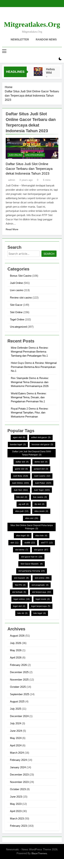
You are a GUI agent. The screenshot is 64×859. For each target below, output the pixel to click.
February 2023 (18, 825)
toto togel (39, 613)
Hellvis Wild (50, 71)
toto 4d (22, 613)
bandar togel (18, 444)
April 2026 (16, 657)
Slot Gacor (16, 304)
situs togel (22, 535)
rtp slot (39, 504)
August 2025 (17, 701)
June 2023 (16, 796)
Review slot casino (21, 297)
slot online (42, 578)
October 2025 (18, 686)
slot (14, 542)
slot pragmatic (40, 585)
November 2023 (19, 781)
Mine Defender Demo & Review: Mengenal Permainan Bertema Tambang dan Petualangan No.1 (29, 351)
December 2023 (19, 774)
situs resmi (41, 511)
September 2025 (19, 694)
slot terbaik (19, 592)
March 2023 (17, 818)
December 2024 (19, 716)
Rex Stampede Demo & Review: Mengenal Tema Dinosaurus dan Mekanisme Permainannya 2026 (30, 382)
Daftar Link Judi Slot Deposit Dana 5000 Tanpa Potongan (31, 453)
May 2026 (16, 650)
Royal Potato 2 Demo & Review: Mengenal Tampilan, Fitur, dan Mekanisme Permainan (29, 412)
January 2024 (18, 767)
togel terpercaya (40, 606)
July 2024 (15, 723)
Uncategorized (34, 155)
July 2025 (15, 708)
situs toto (41, 535)
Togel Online (17, 319)
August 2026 (17, 635)
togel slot (19, 606)
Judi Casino (42, 476)
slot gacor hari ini (31, 557)
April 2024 (16, 745)
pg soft (24, 504)
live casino (40, 497)
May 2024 (16, 737)
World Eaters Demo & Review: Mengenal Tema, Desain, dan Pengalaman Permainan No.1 (28, 397)
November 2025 (19, 679)
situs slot (31, 518)
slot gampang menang (31, 571)
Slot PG (20, 585)
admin (11, 179)
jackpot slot (41, 469)
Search (49, 253)
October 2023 (18, 789)
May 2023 (16, 803)
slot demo (21, 549)
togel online (22, 599)
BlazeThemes (39, 853)
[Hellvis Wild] (38, 71)
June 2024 (16, 730)
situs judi (21, 511)
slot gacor (41, 549)
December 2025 (19, 672)
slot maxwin (21, 578)
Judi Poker (43, 483)
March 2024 (17, 752)
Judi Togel (42, 490)
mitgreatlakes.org (32, 24)
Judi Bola (20, 476)
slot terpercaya (41, 592)
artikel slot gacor (40, 437)
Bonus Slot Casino (20, 275)
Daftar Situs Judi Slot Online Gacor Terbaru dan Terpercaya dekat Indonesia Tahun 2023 (29, 168)
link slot (21, 497)
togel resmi (43, 599)
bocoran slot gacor (42, 444)
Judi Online (15, 155)
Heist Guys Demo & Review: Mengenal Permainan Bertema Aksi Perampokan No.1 (34, 366)
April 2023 (16, 811)
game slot (21, 469)
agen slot (19, 437)
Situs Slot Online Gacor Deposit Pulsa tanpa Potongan (31, 527)
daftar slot (22, 462)
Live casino (16, 290)
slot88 (29, 542)
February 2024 (18, 759)
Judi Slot (21, 490)
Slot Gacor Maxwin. (31, 564)
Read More (12, 229)
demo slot (40, 462)
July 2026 (15, 643)
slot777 (47, 542)
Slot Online (16, 312)
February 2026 (18, 664)
